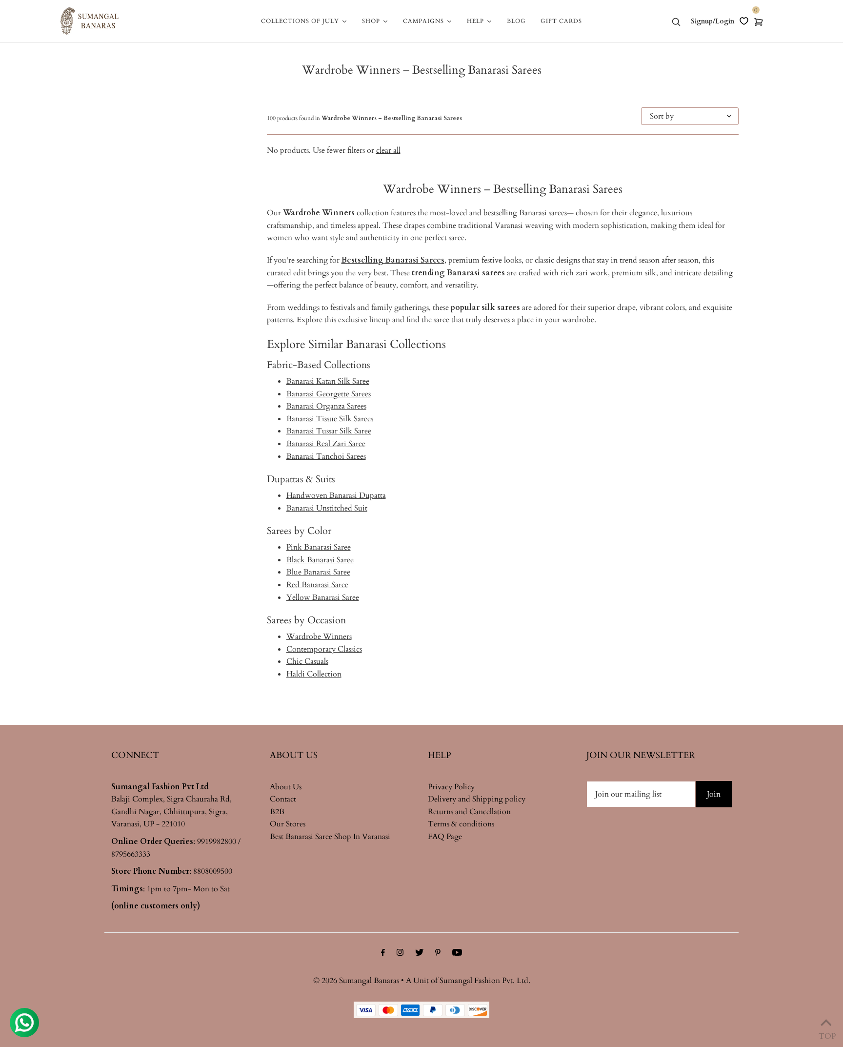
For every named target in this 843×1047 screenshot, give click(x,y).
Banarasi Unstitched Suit (326, 508)
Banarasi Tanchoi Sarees (326, 456)
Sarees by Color (299, 530)
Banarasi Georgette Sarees (328, 394)
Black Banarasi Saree (320, 559)
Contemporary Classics (324, 649)
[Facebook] (383, 953)
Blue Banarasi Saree (318, 572)
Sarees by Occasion (306, 620)
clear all (388, 150)
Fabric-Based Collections (318, 364)
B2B (277, 811)
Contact (283, 799)
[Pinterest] (438, 953)
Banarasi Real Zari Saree (325, 443)
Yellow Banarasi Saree (322, 597)
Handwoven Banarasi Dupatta (336, 495)
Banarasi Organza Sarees (326, 406)
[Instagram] (400, 953)
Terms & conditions (461, 824)
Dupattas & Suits (301, 479)
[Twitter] (419, 953)
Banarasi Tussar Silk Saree (328, 431)
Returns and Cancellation (469, 811)
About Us (285, 786)
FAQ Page (445, 836)
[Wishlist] (744, 21)
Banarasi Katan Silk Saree (327, 381)
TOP (826, 1034)
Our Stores (287, 824)
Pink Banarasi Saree (318, 547)
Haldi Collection (313, 674)
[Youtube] (457, 953)
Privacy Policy (451, 786)
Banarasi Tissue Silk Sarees (329, 418)
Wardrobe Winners (319, 636)
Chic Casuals (307, 661)
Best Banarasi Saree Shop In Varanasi (330, 836)
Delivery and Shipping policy (476, 799)
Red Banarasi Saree (317, 584)
